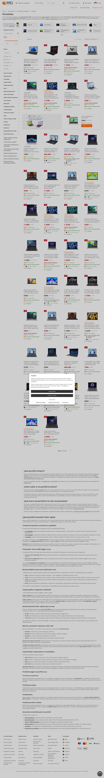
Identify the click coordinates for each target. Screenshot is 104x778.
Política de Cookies (40, 402)
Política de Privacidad (53, 402)
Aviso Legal (65, 402)
